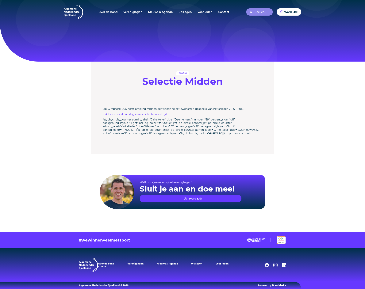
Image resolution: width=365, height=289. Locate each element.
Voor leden (205, 12)
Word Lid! (291, 12)
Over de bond (108, 12)
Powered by (272, 285)
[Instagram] (273, 265)
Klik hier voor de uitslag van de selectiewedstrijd (135, 114)
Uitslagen (185, 12)
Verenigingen (132, 12)
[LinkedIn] (281, 265)
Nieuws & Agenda (160, 12)
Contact (223, 12)
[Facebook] (264, 265)
